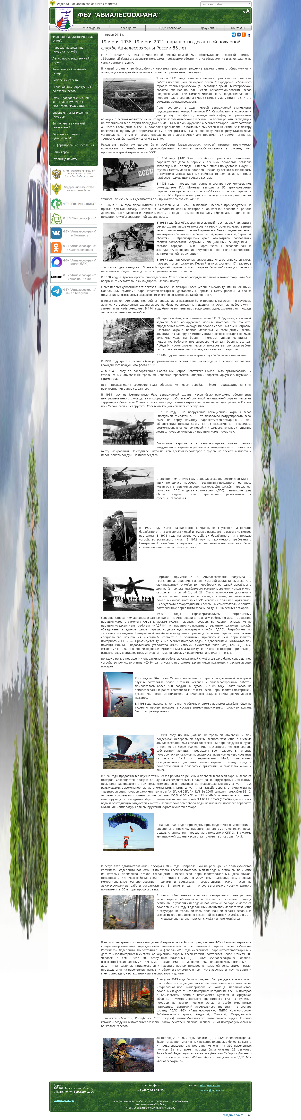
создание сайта (233, 1115)
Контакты (238, 28)
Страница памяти (65, 159)
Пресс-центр (128, 28)
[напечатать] (248, 35)
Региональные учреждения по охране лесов (71, 89)
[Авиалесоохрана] (64, 19)
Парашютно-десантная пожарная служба (68, 49)
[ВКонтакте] (239, 35)
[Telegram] (234, 35)
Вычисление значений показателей (68, 125)
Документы (209, 28)
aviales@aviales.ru (212, 1090)
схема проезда (64, 1100)
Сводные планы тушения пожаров (70, 114)
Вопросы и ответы (65, 80)
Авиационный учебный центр (69, 71)
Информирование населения (73, 145)
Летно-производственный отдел (70, 60)
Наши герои (60, 152)
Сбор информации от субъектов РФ (67, 136)
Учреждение (92, 28)
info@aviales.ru (210, 1085)
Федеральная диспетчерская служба (73, 39)
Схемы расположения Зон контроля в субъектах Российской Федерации (70, 102)
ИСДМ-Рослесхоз (169, 28)
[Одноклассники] (244, 35)
